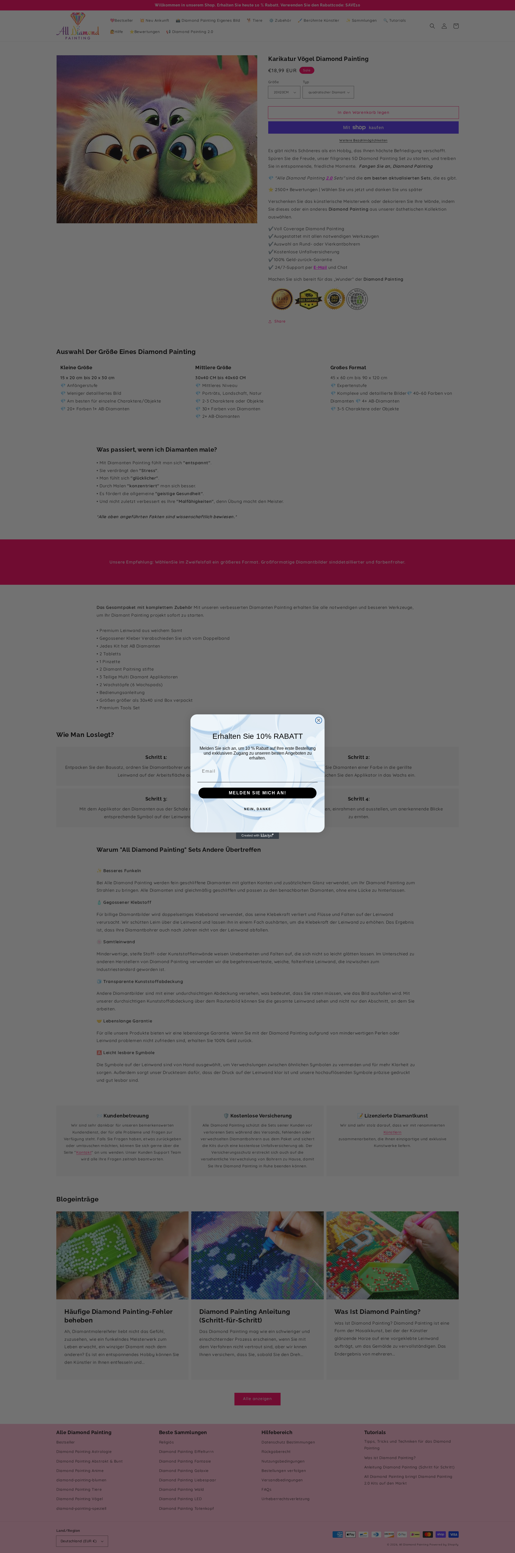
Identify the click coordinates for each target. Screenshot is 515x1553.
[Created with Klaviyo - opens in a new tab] (257, 835)
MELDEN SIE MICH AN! (257, 793)
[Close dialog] (318, 720)
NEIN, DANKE (257, 809)
